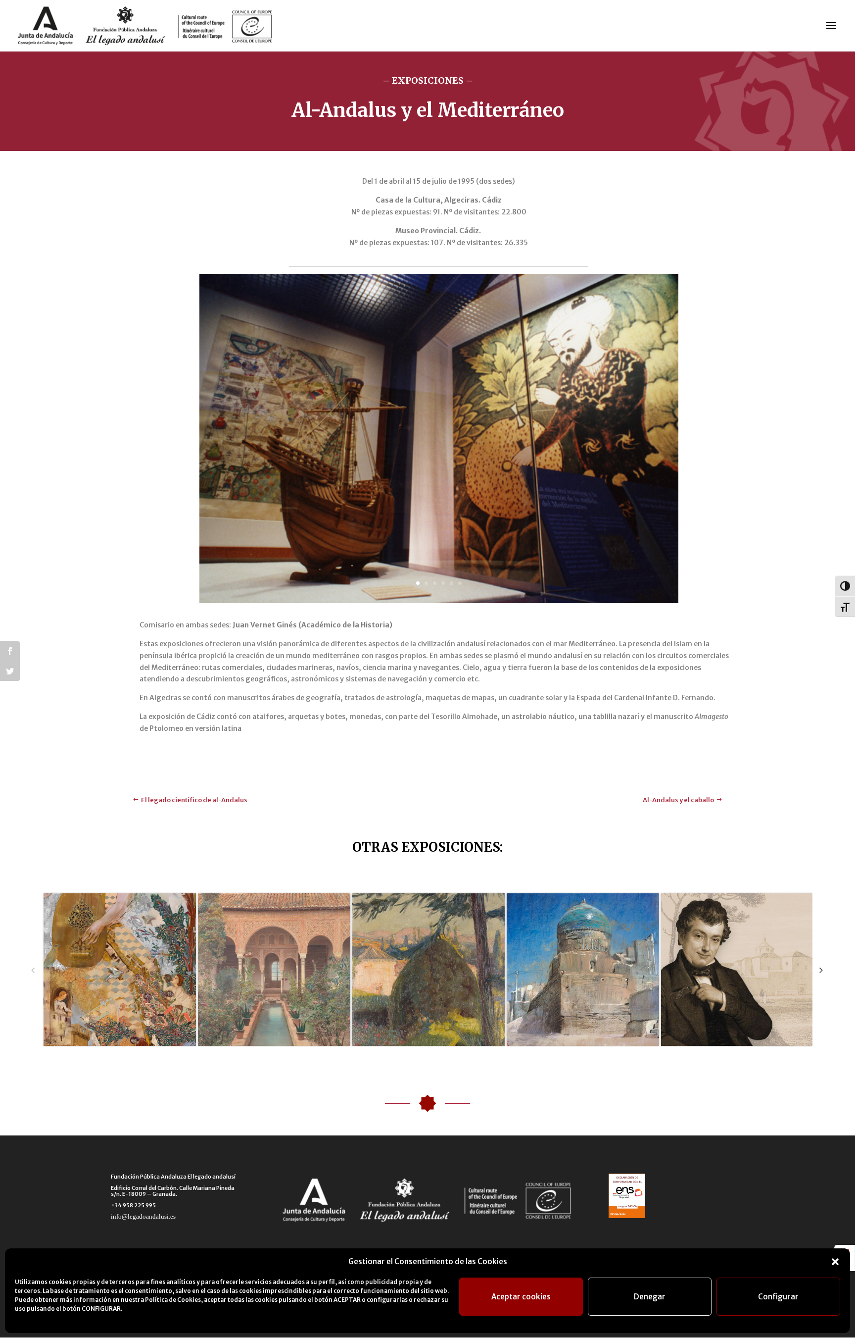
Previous (33, 970)
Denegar (649, 1296)
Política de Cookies (173, 1299)
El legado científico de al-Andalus (194, 800)
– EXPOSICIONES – (427, 80)
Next (821, 970)
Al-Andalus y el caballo (678, 800)
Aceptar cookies (521, 1296)
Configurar (778, 1296)
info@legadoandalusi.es (143, 1216)
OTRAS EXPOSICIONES (426, 847)
